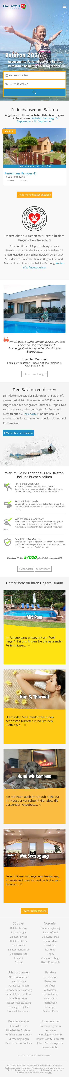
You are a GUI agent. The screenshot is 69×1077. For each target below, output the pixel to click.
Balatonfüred (50, 932)
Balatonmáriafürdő (18, 949)
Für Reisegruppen (19, 985)
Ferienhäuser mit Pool (18, 994)
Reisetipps (50, 1007)
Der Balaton (50, 977)
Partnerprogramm (50, 1026)
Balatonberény (18, 928)
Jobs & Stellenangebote (50, 1043)
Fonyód (18, 958)
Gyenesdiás (50, 941)
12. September (42, 121)
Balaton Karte (50, 1011)
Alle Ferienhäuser (19, 977)
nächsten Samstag (42, 118)
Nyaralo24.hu (50, 1047)
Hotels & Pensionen (18, 1011)
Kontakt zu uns (18, 1026)
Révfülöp (50, 949)
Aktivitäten (50, 990)
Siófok (18, 962)
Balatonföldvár (18, 941)
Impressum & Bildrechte (50, 1038)
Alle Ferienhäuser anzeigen (34, 194)
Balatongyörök (50, 936)
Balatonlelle (18, 945)
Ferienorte (30, 414)
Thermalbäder (50, 994)
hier (50, 1072)
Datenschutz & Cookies (18, 1043)
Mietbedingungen (19, 1038)
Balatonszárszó (18, 953)
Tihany (50, 953)
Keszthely (50, 945)
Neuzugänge (19, 981)
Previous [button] (6, 156)
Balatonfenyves (18, 936)
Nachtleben (50, 1002)
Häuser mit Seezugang (18, 1002)
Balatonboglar (19, 932)
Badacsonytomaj (50, 928)
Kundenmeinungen (34, 373)
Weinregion (50, 998)
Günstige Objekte (19, 1007)
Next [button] (62, 156)
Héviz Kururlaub (50, 962)
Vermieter (50, 1030)
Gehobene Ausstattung (19, 990)
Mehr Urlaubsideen (34, 910)
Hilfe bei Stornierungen (18, 1034)
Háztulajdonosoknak (50, 1034)
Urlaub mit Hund (18, 998)
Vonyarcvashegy (50, 958)
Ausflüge (50, 985)
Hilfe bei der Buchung (18, 1030)
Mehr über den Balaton (18, 432)
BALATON (36, 1055)
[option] (34, 156)
